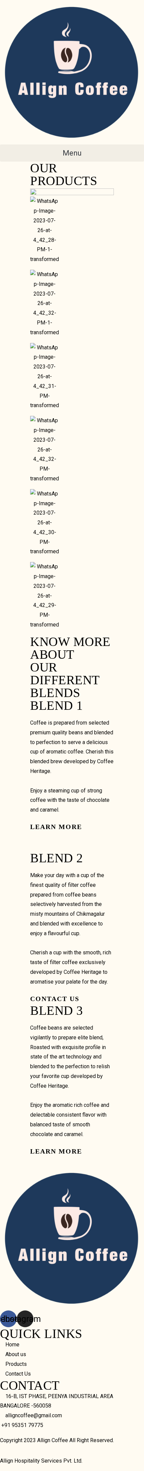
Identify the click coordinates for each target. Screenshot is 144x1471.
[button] (72, 153)
